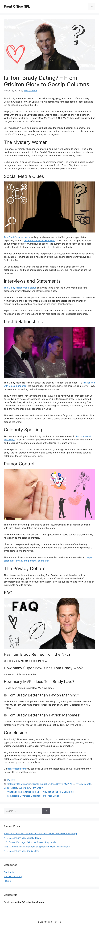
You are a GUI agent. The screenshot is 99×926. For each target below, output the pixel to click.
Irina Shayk (57, 784)
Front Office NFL (17, 6)
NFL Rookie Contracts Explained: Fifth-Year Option (33, 796)
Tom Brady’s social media (17, 237)
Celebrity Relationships (19, 784)
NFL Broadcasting (13, 876)
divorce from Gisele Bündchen (39, 240)
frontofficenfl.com (16, 768)
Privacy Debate (83, 784)
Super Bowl (24, 788)
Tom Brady (37, 788)
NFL (72, 784)
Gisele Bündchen (41, 784)
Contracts (9, 872)
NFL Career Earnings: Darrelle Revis (22, 838)
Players (11, 780)
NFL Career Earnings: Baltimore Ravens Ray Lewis (30, 842)
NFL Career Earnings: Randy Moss (21, 851)
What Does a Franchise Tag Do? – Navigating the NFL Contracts (40, 792)
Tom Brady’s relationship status (20, 287)
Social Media (10, 788)
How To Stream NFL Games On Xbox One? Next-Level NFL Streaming (40, 833)
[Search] (46, 811)
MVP (66, 784)
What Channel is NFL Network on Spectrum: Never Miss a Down (37, 846)
